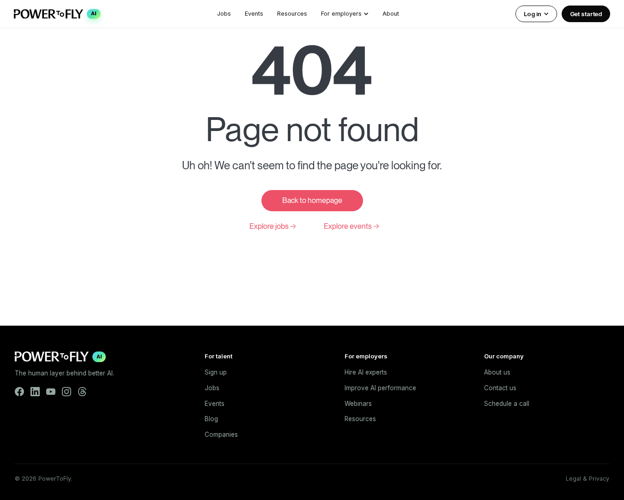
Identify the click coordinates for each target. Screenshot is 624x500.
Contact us (500, 388)
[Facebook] (19, 391)
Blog (211, 419)
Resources (292, 13)
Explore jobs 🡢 (272, 226)
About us (497, 372)
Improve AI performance (380, 388)
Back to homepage (312, 200)
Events (254, 13)
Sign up (216, 372)
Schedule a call (506, 403)
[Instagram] (66, 391)
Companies (221, 434)
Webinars (358, 403)
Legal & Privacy (587, 478)
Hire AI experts (366, 372)
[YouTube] (50, 391)
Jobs (224, 13)
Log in (532, 14)
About (390, 13)
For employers (341, 13)
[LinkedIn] (35, 391)
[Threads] (82, 391)
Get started (586, 14)
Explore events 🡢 (351, 226)
